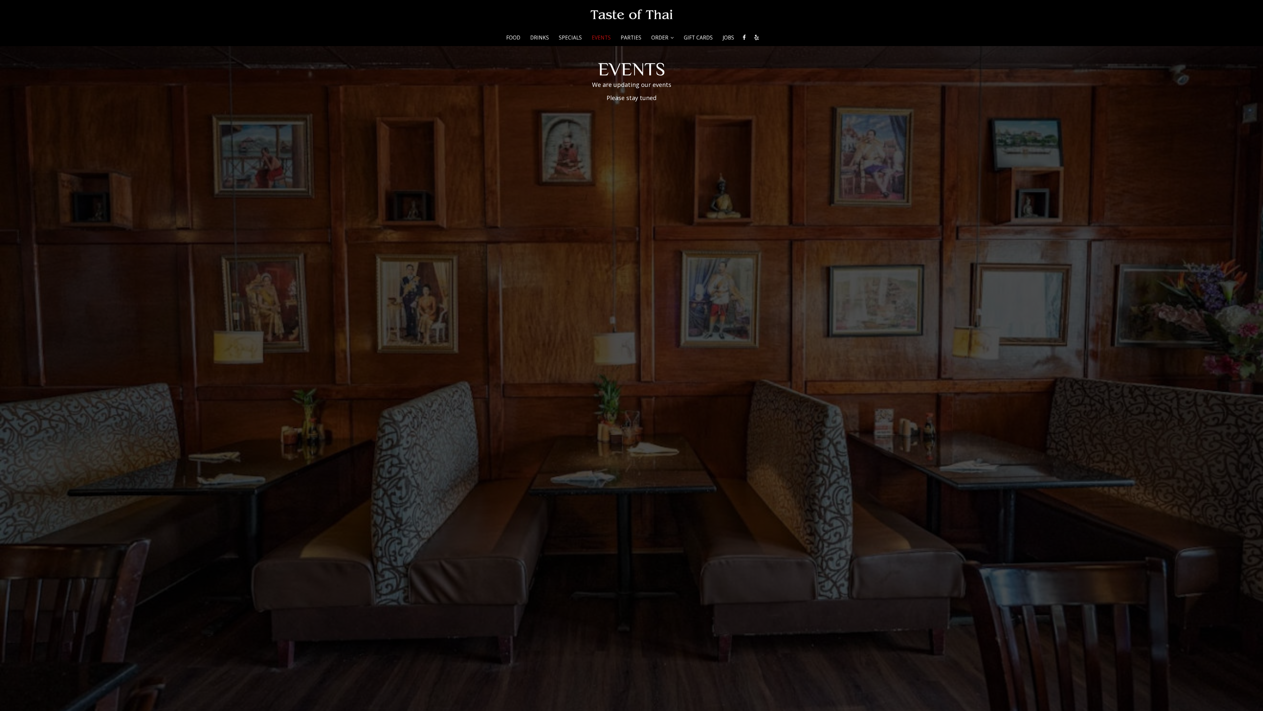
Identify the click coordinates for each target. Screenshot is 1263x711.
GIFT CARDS (698, 38)
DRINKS (539, 38)
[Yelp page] (756, 37)
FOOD (513, 38)
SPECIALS (570, 38)
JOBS (728, 38)
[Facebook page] (744, 37)
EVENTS (601, 38)
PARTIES (631, 38)
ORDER (660, 38)
